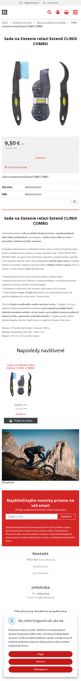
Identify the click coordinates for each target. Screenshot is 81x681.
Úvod (5, 22)
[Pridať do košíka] (20, 420)
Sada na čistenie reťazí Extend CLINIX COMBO (21, 367)
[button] (49, 12)
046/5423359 (52, 3)
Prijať (40, 654)
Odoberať (66, 516)
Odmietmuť (40, 669)
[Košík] (67, 12)
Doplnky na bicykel (22, 22)
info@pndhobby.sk (31, 3)
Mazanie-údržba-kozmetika (51, 22)
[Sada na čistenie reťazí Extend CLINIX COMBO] (40, 92)
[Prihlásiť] (58, 12)
